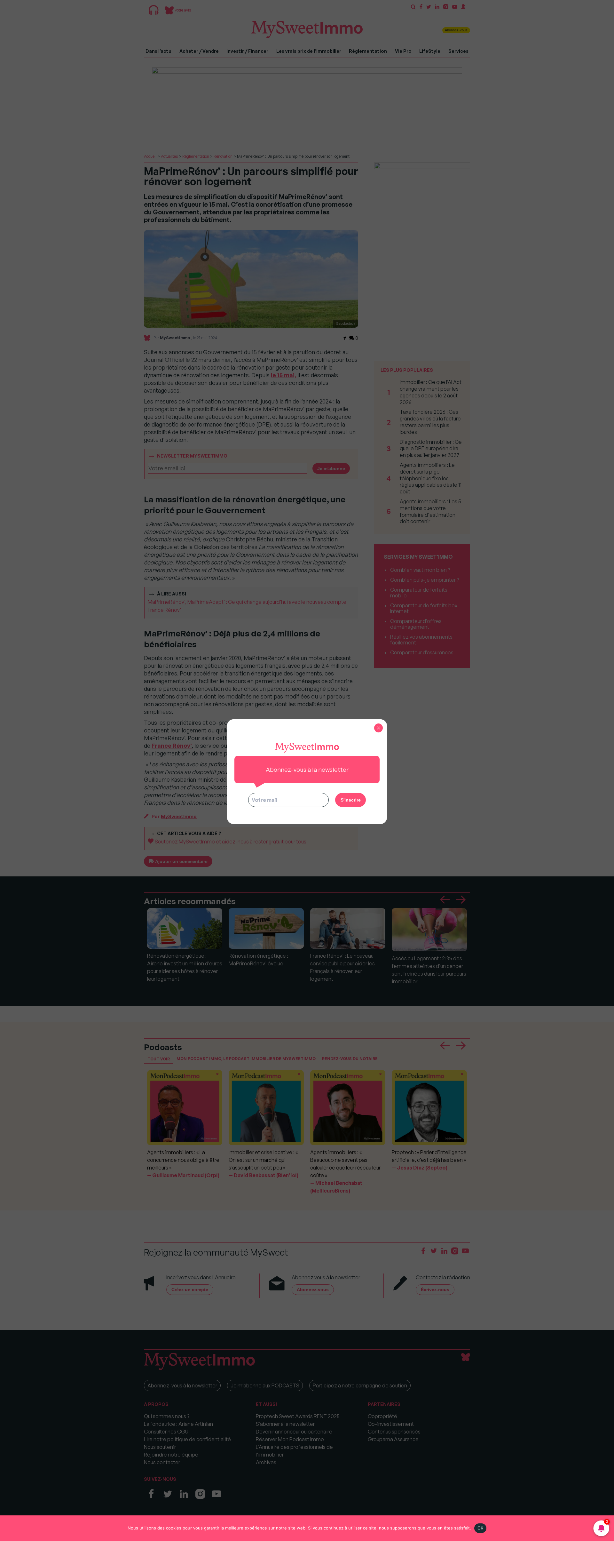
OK (480, 1527)
